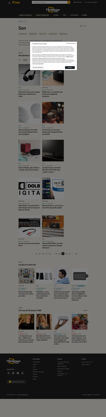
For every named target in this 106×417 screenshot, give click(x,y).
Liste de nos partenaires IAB (37, 63)
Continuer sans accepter (71, 43)
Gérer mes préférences (38, 67)
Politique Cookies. (69, 56)
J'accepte (70, 67)
